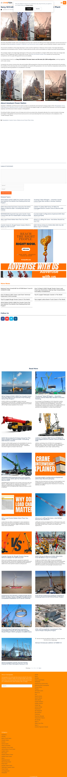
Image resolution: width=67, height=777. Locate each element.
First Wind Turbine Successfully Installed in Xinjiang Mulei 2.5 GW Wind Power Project (49, 596)
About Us (37, 692)
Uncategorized (5, 771)
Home (36, 674)
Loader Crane (5, 751)
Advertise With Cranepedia (42, 685)
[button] (61, 2)
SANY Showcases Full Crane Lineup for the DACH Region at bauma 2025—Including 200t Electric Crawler (15, 208)
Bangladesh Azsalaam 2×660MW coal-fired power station (24, 44)
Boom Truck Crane (6, 738)
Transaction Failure (40, 718)
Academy (4, 734)
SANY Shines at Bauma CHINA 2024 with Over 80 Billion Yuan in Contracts (49, 556)
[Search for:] (17, 685)
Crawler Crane (12, 120)
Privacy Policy (29, 5)
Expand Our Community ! (41, 683)
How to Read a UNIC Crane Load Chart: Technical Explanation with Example (15, 295)
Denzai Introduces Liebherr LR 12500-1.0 (48, 643)
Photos (37, 689)
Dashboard (38, 708)
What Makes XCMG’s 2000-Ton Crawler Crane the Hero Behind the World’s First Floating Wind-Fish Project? (15, 201)
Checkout (37, 714)
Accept (29, 8)
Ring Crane (4, 763)
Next (40, 668)
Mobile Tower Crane (7, 756)
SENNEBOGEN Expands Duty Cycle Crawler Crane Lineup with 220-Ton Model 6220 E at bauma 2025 (16, 214)
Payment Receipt (39, 716)
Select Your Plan (39, 723)
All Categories (38, 710)
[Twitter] (11, 319)
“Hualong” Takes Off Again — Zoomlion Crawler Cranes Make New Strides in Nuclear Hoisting (48, 200)
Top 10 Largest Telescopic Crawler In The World (48, 294)
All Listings (37, 719)
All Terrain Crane (39, 690)
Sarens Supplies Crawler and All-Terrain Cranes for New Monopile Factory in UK (15, 663)
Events (3, 742)
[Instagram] (15, 319)
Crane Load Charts (39, 680)
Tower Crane (5, 769)
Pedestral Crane (6, 760)
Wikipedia (37, 681)
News (36, 676)
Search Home (38, 696)
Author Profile (38, 707)
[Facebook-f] (3, 319)
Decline (38, 8)
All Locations (38, 712)
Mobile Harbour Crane (7, 754)
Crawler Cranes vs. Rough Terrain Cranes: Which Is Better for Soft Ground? (15, 556)
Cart (36, 694)
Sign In (36, 721)
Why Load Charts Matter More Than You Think (14, 219)
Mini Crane (4, 752)
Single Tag (37, 705)
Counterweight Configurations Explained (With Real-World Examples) (49, 478)
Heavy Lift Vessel (6, 745)
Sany (32, 120)
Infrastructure (20, 120)
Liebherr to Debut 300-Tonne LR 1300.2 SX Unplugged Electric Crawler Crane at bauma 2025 (48, 207)
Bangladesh (5, 120)
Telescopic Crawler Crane (8, 767)
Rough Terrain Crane (7, 765)
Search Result (38, 698)
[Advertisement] (33, 142)
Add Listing (38, 699)
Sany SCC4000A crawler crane (39, 54)
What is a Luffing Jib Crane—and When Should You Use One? (48, 518)
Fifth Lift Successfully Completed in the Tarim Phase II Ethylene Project (48, 629)
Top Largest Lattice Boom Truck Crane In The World (49, 299)
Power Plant (27, 120)
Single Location (39, 703)
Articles (37, 678)
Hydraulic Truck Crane (7, 747)
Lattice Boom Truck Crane (8, 749)
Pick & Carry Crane (6, 761)
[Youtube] (7, 319)
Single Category (39, 701)
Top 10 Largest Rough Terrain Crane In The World (15, 299)
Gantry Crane (5, 743)
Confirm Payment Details (41, 727)
